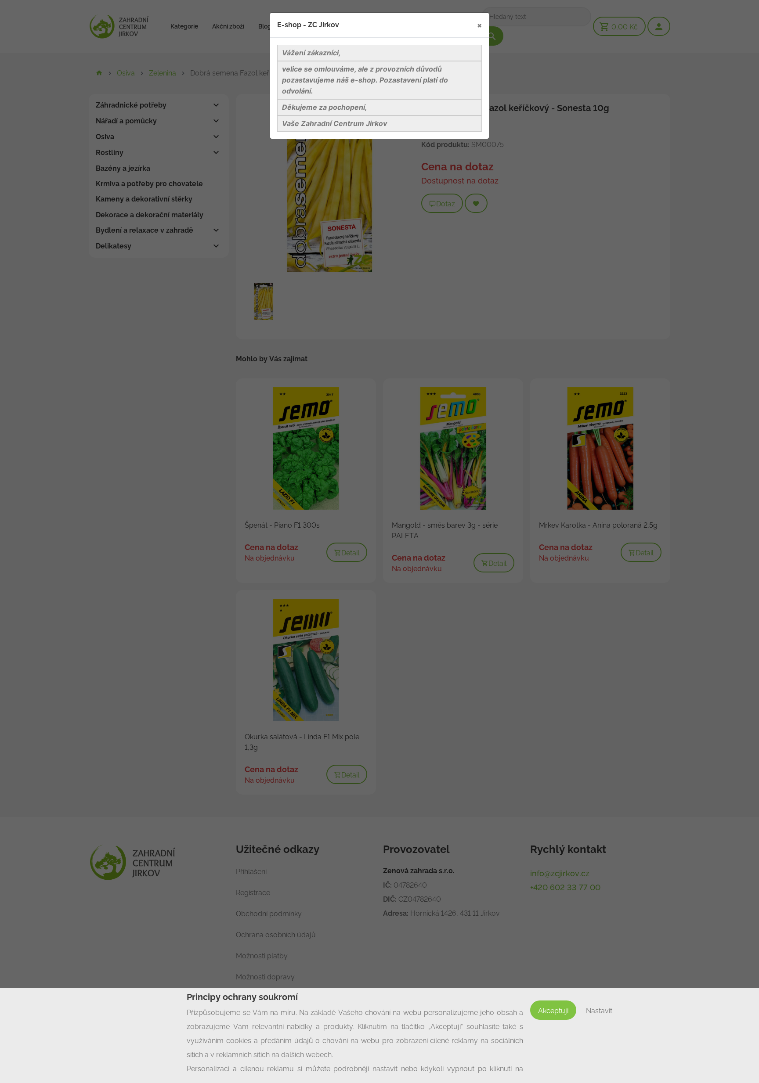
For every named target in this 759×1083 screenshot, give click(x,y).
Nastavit (599, 1011)
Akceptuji (553, 1011)
